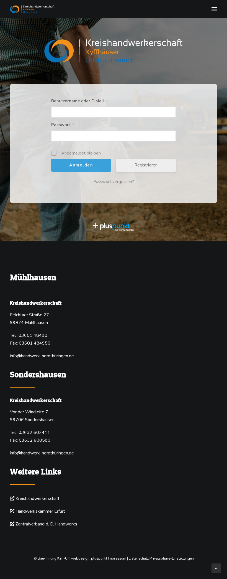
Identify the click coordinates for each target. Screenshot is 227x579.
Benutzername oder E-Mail (79, 101)
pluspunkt (99, 558)
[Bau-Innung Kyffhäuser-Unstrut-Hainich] (113, 9)
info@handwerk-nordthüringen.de (42, 356)
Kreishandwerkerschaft (38, 498)
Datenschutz (139, 558)
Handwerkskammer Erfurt (40, 511)
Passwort (62, 125)
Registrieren (146, 165)
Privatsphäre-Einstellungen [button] (171, 558)
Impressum (117, 558)
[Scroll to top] (216, 568)
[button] (214, 9)
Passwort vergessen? (113, 181)
